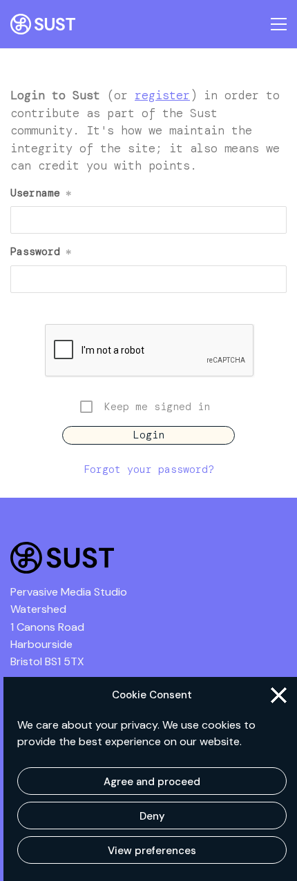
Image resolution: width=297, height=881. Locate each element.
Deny (152, 816)
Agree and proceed (152, 782)
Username (40, 193)
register (162, 95)
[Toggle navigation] (279, 24)
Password (40, 252)
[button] (279, 695)
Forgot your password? (149, 469)
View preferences (152, 851)
